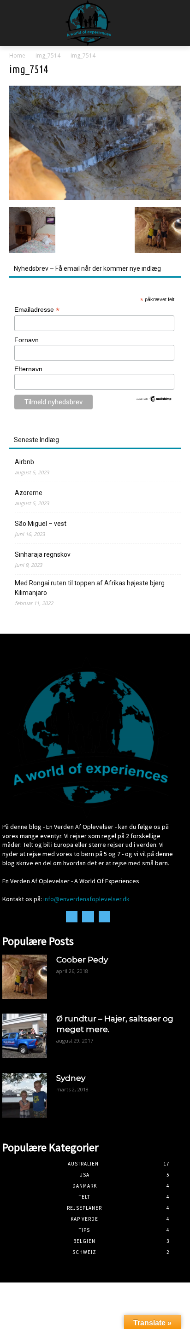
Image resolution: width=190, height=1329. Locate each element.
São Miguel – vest (40, 523)
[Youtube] (104, 916)
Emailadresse (36, 309)
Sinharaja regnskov (43, 554)
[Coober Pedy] (24, 977)
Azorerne (28, 492)
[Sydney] (24, 1095)
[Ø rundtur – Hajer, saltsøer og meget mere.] (24, 1036)
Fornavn (26, 340)
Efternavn (28, 369)
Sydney (70, 1078)
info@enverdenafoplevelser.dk (86, 899)
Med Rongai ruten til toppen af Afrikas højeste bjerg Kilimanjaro (90, 587)
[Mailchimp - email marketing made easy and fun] (154, 400)
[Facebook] (71, 916)
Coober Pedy (82, 959)
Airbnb (24, 462)
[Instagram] (88, 916)
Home (17, 55)
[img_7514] (95, 197)
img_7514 (48, 55)
